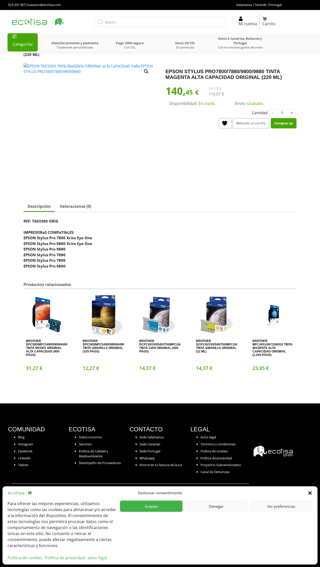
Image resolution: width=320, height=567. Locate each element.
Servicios (85, 444)
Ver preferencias (281, 506)
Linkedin (24, 458)
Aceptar (151, 506)
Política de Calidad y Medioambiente (93, 453)
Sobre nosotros (90, 437)
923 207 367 (16, 4)
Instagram (25, 444)
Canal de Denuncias (215, 472)
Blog (21, 437)
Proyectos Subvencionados (220, 465)
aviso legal (97, 558)
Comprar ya (283, 123)
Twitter (23, 465)
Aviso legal (208, 437)
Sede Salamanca (152, 437)
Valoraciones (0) (75, 206)
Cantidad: (260, 112)
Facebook (25, 451)
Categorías (22, 44)
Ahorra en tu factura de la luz (161, 465)
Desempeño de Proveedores (100, 463)
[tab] (39, 207)
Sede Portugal (150, 451)
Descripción (39, 206)
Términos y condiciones (218, 444)
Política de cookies (25, 558)
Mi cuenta (247, 23)
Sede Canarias (150, 444)
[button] (310, 492)
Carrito (269, 23)
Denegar (216, 506)
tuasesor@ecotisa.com (44, 4)
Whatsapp (147, 458)
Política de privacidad (65, 558)
